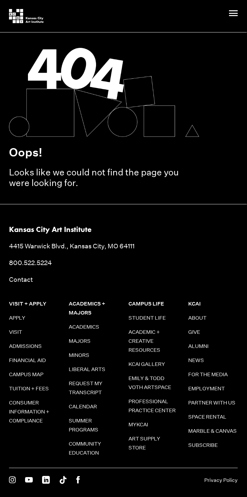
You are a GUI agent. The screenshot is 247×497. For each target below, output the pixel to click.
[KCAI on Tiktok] (63, 480)
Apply (17, 318)
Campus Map (26, 374)
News (196, 360)
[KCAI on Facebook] (78, 480)
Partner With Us (211, 403)
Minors (79, 355)
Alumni (198, 346)
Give (194, 332)
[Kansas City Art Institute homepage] (26, 16)
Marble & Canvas (212, 431)
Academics (84, 327)
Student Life (147, 318)
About (197, 318)
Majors (80, 341)
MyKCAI (138, 425)
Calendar (83, 407)
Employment (206, 389)
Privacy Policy (221, 480)
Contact (21, 279)
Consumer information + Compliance (29, 412)
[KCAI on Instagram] (12, 480)
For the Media (208, 374)
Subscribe (203, 445)
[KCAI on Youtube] (29, 480)
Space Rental (207, 417)
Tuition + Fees (29, 389)
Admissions (25, 346)
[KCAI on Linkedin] (46, 480)
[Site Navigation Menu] (233, 13)
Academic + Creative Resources (144, 341)
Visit (15, 332)
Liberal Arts (87, 369)
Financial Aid (27, 360)
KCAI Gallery (146, 364)
